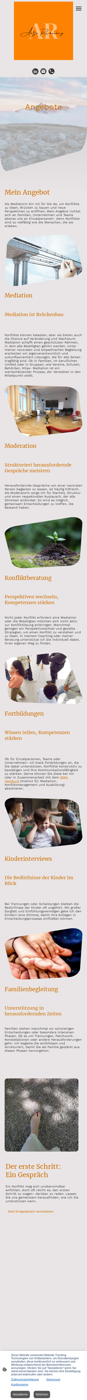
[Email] (43, 71)
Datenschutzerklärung (25, 1379)
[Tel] (51, 71)
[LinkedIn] (35, 71)
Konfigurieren (19, 1384)
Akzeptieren (20, 1394)
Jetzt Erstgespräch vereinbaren (31, 1211)
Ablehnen (42, 1394)
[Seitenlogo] (43, 31)
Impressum (53, 1379)
